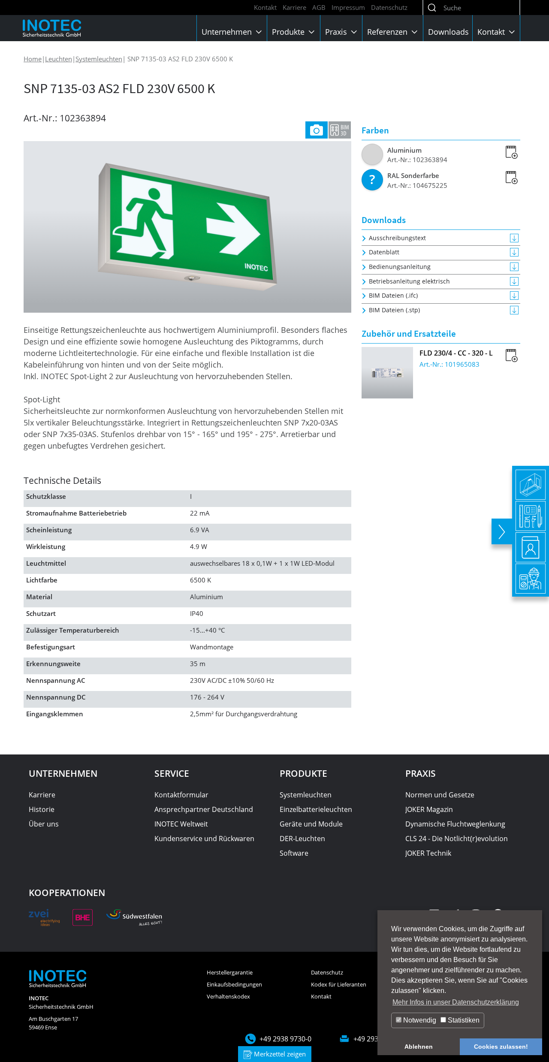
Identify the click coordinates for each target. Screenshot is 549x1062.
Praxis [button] (337, 32)
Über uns (44, 824)
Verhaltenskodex (228, 996)
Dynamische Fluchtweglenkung (455, 824)
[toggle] (502, 531)
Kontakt (265, 7)
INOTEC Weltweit (181, 824)
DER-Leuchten (302, 838)
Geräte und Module (311, 824)
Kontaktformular (181, 795)
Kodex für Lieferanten (338, 984)
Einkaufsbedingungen (234, 984)
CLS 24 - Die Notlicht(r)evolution (456, 838)
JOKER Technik (428, 853)
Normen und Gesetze (439, 795)
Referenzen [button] (388, 32)
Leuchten (58, 58)
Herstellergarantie (230, 972)
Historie (41, 809)
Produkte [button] (289, 32)
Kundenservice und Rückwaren (204, 838)
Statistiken (463, 1020)
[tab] (316, 130)
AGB (319, 7)
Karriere (294, 7)
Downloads (448, 32)
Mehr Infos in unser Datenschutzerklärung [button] (455, 1002)
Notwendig (418, 1020)
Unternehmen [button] (228, 32)
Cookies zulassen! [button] (501, 1046)
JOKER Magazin (429, 809)
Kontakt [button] (492, 32)
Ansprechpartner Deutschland (203, 809)
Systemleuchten (98, 58)
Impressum (348, 7)
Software (294, 853)
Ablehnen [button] (418, 1046)
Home (33, 58)
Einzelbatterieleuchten (316, 809)
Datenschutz (389, 7)
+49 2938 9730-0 (285, 1039)
